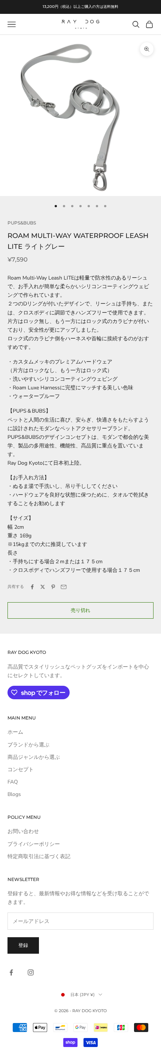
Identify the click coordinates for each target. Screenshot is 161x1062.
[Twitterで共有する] (43, 587)
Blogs (14, 794)
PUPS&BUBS (21, 223)
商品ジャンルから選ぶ (33, 757)
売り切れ (80, 610)
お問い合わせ (23, 831)
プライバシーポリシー (33, 844)
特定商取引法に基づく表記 (38, 856)
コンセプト (20, 769)
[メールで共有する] (64, 587)
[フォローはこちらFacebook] (11, 972)
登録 (23, 945)
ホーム (15, 732)
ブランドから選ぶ (28, 744)
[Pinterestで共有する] (53, 587)
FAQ (12, 781)
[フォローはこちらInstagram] (30, 972)
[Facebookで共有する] (32, 587)
